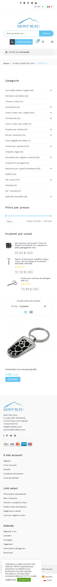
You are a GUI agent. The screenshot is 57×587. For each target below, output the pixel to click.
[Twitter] (24, 3)
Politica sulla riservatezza (14, 507)
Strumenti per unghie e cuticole (20, 157)
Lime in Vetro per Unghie (17, 113)
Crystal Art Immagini (15, 163)
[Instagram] (28, 3)
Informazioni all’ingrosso (14, 548)
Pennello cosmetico (14, 96)
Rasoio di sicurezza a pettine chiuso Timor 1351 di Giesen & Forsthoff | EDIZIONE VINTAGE (32, 261)
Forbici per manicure (15, 146)
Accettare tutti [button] (24, 580)
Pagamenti (8, 544)
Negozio (7, 461)
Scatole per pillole (14, 129)
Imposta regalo (12, 152)
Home (6, 63)
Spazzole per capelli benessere (20, 168)
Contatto (7, 536)
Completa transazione (13, 474)
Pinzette (9, 185)
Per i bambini (11, 191)
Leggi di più (10, 579)
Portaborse (10, 118)
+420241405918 (23, 42)
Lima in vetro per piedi (16, 124)
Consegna (7, 540)
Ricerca (46, 33)
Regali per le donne (12, 511)
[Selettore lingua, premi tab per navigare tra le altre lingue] (50, 6)
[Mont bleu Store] (28, 23)
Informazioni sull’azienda (14, 494)
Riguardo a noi (9, 531)
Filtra (9, 222)
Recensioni (8, 553)
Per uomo (10, 180)
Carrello (6, 469)
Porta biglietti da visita (16, 140)
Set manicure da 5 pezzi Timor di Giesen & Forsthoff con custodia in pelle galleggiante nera (31, 245)
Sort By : (14, 306)
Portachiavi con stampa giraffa (21, 369)
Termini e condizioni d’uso (15, 502)
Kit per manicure (13, 135)
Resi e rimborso (10, 498)
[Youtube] (36, 3)
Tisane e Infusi (12, 101)
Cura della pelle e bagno (17, 90)
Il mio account (9, 465)
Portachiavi (10, 107)
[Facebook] (20, 3)
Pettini (8, 174)
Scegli (14, 379)
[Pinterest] (32, 3)
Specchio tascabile (14, 196)
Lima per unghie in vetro (14, 515)
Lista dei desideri (11, 478)
